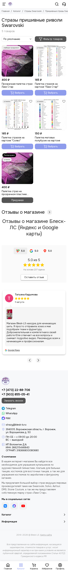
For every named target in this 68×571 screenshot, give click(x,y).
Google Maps (14, 350)
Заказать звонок (13, 400)
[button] (29, 360)
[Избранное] (30, 47)
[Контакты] (64, 4)
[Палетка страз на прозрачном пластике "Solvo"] (17, 168)
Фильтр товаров (53, 39)
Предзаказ (17, 200)
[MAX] (14, 506)
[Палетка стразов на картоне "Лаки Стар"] (50, 61)
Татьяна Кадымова (26, 294)
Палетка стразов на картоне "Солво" (13, 139)
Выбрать (20, 92)
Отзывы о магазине (23, 212)
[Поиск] (56, 4)
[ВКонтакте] (5, 506)
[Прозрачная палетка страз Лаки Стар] (17, 61)
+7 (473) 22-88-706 (16, 390)
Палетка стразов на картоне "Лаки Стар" (46, 85)
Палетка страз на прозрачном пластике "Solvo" (14, 193)
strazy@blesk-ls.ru (16, 424)
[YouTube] (23, 506)
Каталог (17, 11)
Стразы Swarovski (33, 11)
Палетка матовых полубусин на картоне (47, 139)
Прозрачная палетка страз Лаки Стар (17, 85)
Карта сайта (46, 535)
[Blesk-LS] (10, 4)
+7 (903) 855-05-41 (16, 394)
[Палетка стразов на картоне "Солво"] (17, 114)
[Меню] (4, 4)
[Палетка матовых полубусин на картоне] (50, 114)
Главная (6, 11)
